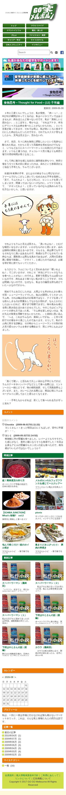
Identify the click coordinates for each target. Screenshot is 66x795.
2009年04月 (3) (13, 748)
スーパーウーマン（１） (14, 615)
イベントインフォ (14, 30)
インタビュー (37, 45)
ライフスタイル (37, 40)
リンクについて (23, 778)
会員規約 (9, 775)
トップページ (14, 26)
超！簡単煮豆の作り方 (13, 480)
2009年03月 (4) (13, 751)
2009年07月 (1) (13, 738)
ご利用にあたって (50, 775)
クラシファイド (37, 26)
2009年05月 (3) (13, 745)
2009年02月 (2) (13, 754)
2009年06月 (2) (13, 742)
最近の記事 (10, 732)
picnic (38, 512)
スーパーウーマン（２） (47, 583)
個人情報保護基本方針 (27, 775)
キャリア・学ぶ (14, 40)
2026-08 (9, 677)
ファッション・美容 (37, 35)
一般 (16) (10, 765)
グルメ (14, 35)
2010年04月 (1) (13, 735)
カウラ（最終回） (44, 647)
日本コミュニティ (14, 45)
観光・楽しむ (37, 30)
